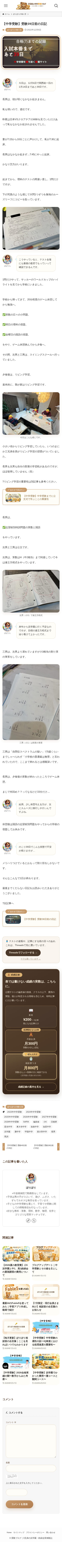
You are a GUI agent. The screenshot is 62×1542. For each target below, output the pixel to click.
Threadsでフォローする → (23, 952)
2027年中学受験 (49, 1117)
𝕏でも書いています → (31, 959)
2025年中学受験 (11, 1117)
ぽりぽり (31, 1187)
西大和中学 (42, 1132)
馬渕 (6, 1136)
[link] (28, 1220)
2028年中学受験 (11, 1122)
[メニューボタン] (6, 6)
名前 (8, 1462)
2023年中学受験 (14, 1112)
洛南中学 (35, 1127)
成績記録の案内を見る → (31, 1086)
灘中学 (18, 1132)
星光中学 (8, 1127)
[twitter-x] (34, 1220)
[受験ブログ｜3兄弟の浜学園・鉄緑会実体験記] (31, 6)
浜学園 (7, 1132)
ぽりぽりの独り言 (14, 30)
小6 (45, 1122)
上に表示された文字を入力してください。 (24, 1483)
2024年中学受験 (33, 1112)
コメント (11, 1422)
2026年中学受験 (30, 1117)
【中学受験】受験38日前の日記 (39, 919)
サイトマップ (18, 1532)
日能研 (54, 1122)
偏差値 (36, 1122)
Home (9, 1532)
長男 (53, 1132)
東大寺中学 (21, 1127)
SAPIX (26, 1122)
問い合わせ (50, 1532)
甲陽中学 (29, 1132)
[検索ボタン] (56, 6)
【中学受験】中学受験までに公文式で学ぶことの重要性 (39, 497)
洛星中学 (47, 1127)
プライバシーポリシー (35, 1532)
